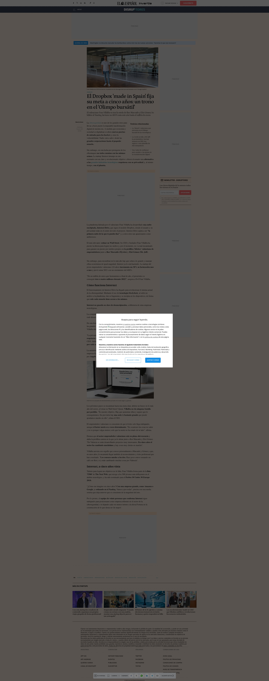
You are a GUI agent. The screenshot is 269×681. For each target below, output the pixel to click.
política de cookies (151, 337)
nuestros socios (129, 324)
